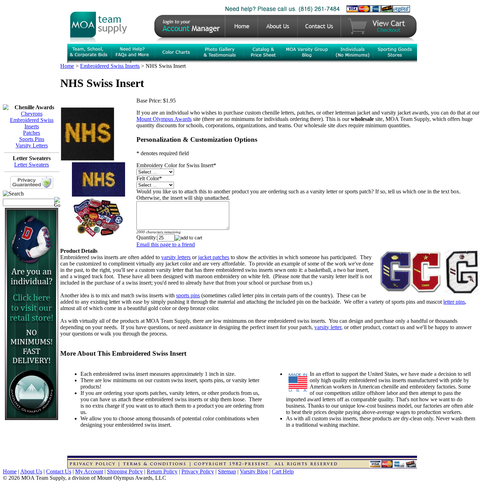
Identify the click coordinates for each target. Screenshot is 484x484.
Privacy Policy (197, 471)
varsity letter (327, 327)
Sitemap (227, 471)
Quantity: (146, 237)
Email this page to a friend (165, 244)
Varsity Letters (32, 145)
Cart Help (283, 471)
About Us (31, 471)
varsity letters (176, 257)
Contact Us (58, 471)
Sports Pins (31, 139)
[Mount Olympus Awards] (31, 418)
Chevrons (32, 114)
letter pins (454, 302)
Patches (31, 133)
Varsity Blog (254, 471)
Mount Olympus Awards (164, 119)
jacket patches (213, 257)
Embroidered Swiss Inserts (32, 123)
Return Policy (162, 471)
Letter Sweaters (31, 165)
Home (67, 66)
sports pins (188, 295)
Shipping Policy (125, 471)
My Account (89, 471)
